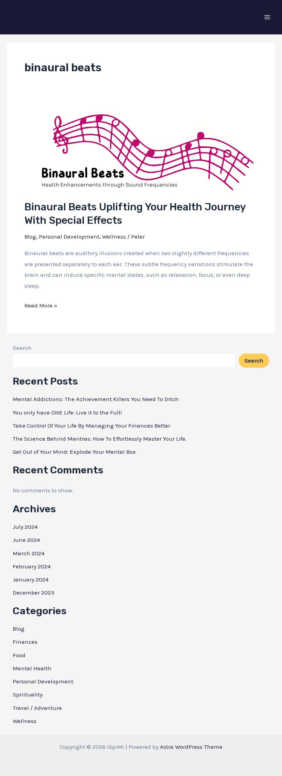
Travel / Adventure (37, 707)
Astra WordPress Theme (191, 746)
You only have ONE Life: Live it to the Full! (67, 412)
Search (22, 347)
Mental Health (32, 668)
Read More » (40, 306)
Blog (30, 236)
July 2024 (25, 526)
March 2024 (28, 553)
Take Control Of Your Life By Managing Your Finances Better (91, 425)
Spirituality (28, 694)
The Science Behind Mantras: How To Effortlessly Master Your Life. (100, 438)
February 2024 (32, 566)
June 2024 (26, 539)
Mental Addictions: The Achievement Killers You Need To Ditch (96, 399)
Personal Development (69, 236)
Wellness (114, 236)
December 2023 (33, 592)
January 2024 (30, 579)
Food (19, 655)
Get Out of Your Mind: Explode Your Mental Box (74, 451)
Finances (25, 641)
